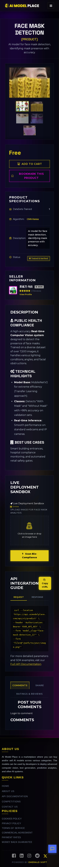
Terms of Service (13, 828)
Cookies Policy (12, 819)
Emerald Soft (37, 862)
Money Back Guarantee (17, 842)
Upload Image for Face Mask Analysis (28, 511)
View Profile (26, 294)
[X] (45, 856)
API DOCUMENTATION (15, 796)
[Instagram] (29, 855)
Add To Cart (32, 163)
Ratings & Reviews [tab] (29, 693)
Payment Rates (11, 837)
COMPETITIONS (11, 801)
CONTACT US (10, 807)
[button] (15, 88)
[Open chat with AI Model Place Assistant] (52, 849)
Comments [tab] (19, 685)
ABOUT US (8, 791)
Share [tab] (39, 685)
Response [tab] (37, 597)
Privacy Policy (11, 823)
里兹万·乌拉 (26, 286)
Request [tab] (19, 597)
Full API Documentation (25, 664)
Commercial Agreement (17, 833)
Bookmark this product (31, 175)
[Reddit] (37, 855)
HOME (5, 786)
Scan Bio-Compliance (29, 555)
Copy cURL (45, 585)
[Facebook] (14, 855)
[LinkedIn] (22, 855)
